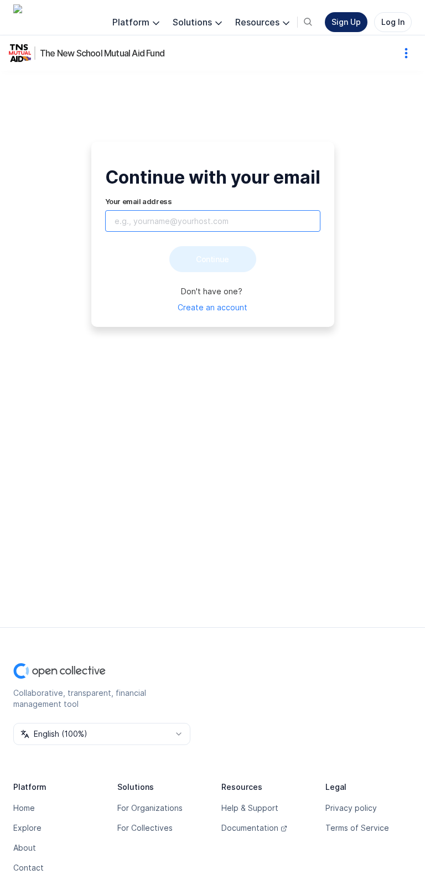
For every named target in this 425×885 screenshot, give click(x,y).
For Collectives (145, 827)
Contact (28, 867)
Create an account (212, 307)
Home (24, 808)
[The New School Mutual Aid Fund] (22, 53)
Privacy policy (351, 808)
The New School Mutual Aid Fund (102, 53)
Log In (393, 22)
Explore (27, 827)
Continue (212, 259)
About (24, 847)
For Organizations (150, 808)
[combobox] (101, 734)
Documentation (249, 827)
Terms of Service (357, 827)
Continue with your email (212, 177)
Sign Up (346, 22)
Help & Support (249, 808)
